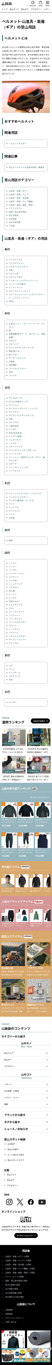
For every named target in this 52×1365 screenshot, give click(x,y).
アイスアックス (16, 259)
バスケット (14, 577)
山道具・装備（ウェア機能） (21, 201)
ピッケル (13, 597)
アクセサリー (36, 9)
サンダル (13, 429)
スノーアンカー (15, 453)
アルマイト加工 (16, 277)
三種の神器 (14, 425)
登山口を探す (13, 1149)
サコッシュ (14, 405)
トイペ (12, 514)
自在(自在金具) (15, 432)
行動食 (12, 361)
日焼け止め (14, 601)
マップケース (15, 672)
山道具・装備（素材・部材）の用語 (20, 1273)
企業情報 (9, 1310)
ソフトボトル (15, 470)
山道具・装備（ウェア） (20, 194)
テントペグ (14, 507)
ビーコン (13, 594)
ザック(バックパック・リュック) (23, 408)
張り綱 (12, 590)
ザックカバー (15, 411)
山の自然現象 (15, 222)
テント (12, 503)
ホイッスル (14, 643)
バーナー (13, 566)
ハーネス (13, 569)
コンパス (13, 375)
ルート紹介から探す (15, 1154)
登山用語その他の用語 (14, 1297)
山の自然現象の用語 (13, 1293)
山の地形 (13, 218)
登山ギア (25, 9)
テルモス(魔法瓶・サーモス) (21, 500)
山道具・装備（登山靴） (20, 197)
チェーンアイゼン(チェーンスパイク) (25, 493)
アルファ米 (14, 273)
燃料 (11, 540)
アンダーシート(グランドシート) (23, 280)
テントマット (15, 510)
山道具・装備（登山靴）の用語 (18, 1265)
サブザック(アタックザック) (21, 415)
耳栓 (11, 679)
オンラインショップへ (25, 1235)
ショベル (13, 443)
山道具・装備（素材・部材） (21, 204)
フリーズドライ (16, 618)
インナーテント (16, 287)
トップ (4, 9)
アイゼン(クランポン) (18, 266)
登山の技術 (14, 215)
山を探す (11, 1144)
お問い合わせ (10, 1322)
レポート (47, 9)
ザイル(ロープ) (15, 398)
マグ (11, 665)
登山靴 (12, 517)
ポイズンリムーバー (18, 639)
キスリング (14, 344)
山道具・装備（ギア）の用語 (17, 1257)
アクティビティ (15, 208)
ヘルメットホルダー (18, 143)
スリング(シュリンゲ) (18, 467)
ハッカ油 (13, 580)
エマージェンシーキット (20, 291)
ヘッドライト (15, 629)
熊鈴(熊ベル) (14, 351)
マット (12, 669)
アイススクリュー (16, 263)
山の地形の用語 (11, 1289)
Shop (40, 5)
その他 (12, 225)
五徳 (11, 372)
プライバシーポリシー (14, 1318)
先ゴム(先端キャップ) (18, 401)
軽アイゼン (14, 354)
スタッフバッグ (16, 446)
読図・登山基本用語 (18, 211)
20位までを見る (39, 721)
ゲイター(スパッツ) (17, 358)
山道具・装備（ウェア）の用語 (18, 1261)
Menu (48, 5)
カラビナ (13, 340)
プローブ (13, 625)
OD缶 (11, 301)
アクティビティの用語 (14, 1277)
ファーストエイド (16, 611)
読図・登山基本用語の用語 (16, 1281)
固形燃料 (13, 365)
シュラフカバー (16, 439)
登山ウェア (14, 9)
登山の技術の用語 (12, 1285)
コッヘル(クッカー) (17, 368)
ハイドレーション (17, 573)
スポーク (13, 463)
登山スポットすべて (15, 1160)
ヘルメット (14, 632)
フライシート (15, 615)
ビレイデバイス (16, 604)
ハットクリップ (16, 584)
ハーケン (13, 563)
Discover (33, 5)
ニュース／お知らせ (16, 1129)
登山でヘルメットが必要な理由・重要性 (26, 167)
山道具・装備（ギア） (19, 190)
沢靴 (11, 418)
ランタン (13, 702)
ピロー (12, 608)
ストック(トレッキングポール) (22, 450)
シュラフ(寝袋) (15, 436)
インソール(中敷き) (17, 284)
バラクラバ (14, 587)
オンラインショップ (38, 797)
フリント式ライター (17, 622)
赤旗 (11, 270)
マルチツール (15, 676)
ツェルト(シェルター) (18, 497)
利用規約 (9, 1314)
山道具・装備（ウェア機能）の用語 (20, 1269)
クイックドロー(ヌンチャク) (21, 347)
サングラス (14, 422)
